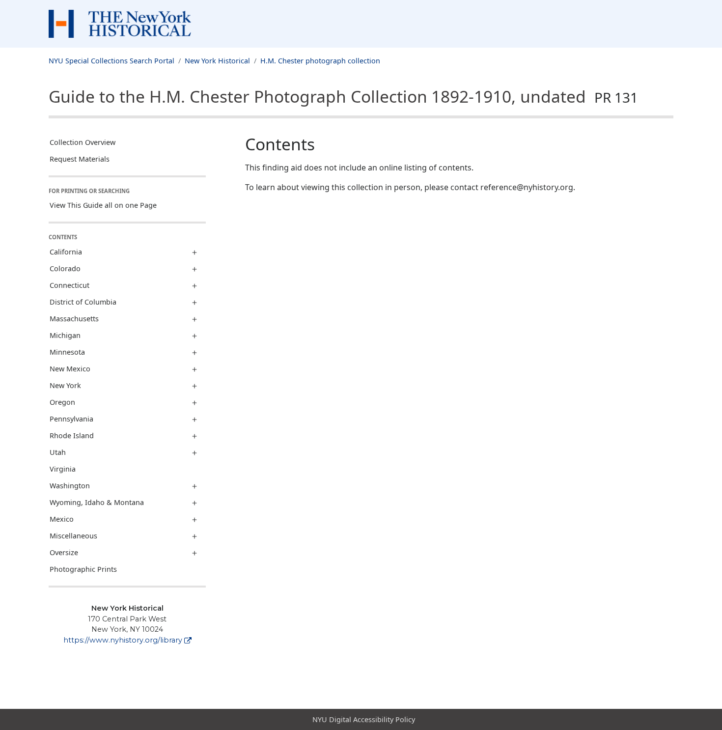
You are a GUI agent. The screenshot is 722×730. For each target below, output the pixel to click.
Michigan (65, 335)
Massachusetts (74, 318)
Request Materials (80, 159)
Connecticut (69, 285)
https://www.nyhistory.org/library (122, 640)
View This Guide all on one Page (103, 205)
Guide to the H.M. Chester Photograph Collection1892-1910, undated (343, 96)
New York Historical (217, 60)
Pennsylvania (71, 418)
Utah (58, 452)
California (66, 251)
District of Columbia (83, 302)
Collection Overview (82, 142)
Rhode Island (72, 435)
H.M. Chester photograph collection (320, 60)
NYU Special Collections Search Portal (111, 60)
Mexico (62, 519)
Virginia (63, 469)
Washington (70, 485)
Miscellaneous (73, 535)
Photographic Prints (83, 569)
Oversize (64, 552)
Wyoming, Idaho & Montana (97, 502)
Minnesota (67, 352)
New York (65, 385)
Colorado (65, 268)
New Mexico (70, 368)
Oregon (62, 402)
